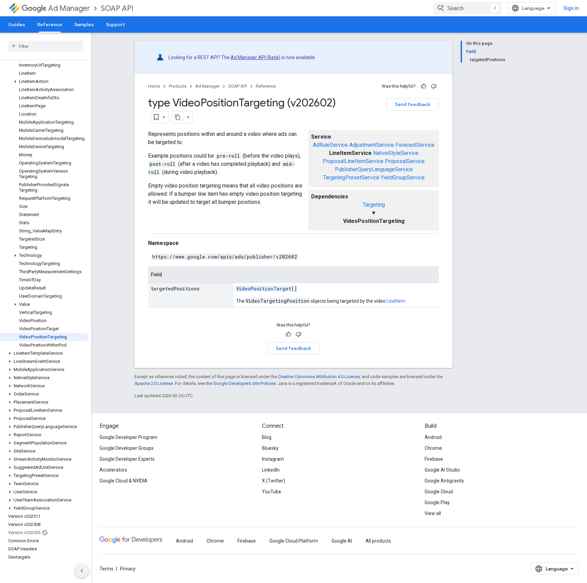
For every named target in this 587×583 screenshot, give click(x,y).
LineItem (396, 301)
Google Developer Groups (127, 448)
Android (433, 437)
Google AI (342, 541)
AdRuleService (330, 145)
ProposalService (405, 161)
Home (154, 86)
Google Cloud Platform (293, 541)
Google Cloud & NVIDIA (123, 480)
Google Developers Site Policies (244, 383)
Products (177, 86)
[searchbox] (45, 46)
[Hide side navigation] (82, 571)
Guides (16, 24)
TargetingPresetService (351, 177)
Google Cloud (439, 491)
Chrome (433, 448)
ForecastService (414, 145)
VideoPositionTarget (263, 288)
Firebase (434, 459)
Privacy (128, 568)
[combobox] (468, 8)
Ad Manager (69, 8)
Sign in (571, 8)
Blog (266, 437)
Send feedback (412, 104)
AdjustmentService (371, 145)
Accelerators (113, 470)
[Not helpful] (434, 86)
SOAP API (117, 8)
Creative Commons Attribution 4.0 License (319, 376)
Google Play (437, 502)
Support (115, 24)
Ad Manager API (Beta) (255, 57)
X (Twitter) (273, 480)
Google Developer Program (128, 437)
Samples (84, 24)
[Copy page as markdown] (178, 117)
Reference (49, 24)
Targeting (374, 204)
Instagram (273, 459)
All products (378, 541)
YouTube (271, 491)
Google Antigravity (444, 480)
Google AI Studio (442, 470)
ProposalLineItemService (353, 161)
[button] (44, 81)
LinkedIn (271, 470)
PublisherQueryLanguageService (374, 169)
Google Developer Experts (127, 459)
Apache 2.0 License (154, 383)
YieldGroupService (403, 177)
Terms (106, 568)
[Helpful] (424, 86)
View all (433, 513)
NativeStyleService (396, 153)
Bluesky (270, 448)
